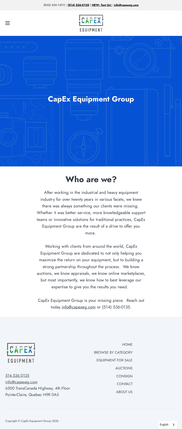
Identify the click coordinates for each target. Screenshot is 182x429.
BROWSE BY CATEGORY (113, 352)
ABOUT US (124, 391)
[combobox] (167, 424)
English (164, 424)
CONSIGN (124, 376)
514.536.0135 (17, 375)
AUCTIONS (124, 368)
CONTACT (125, 383)
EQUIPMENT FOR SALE (115, 360)
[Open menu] (5, 23)
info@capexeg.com (79, 307)
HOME (127, 344)
